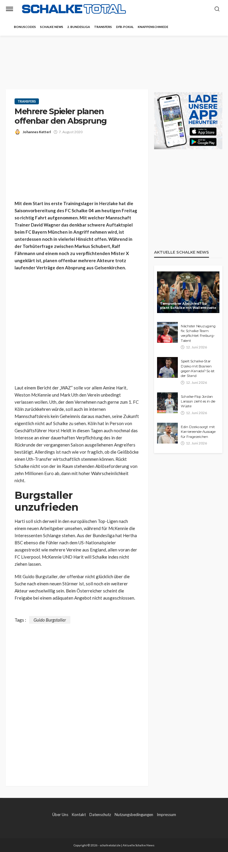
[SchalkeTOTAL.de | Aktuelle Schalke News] (74, 9)
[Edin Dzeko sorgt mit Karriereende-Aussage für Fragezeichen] (167, 433)
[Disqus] (77, 698)
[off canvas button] (9, 9)
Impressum (166, 814)
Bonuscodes (25, 27)
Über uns (60, 814)
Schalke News (51, 27)
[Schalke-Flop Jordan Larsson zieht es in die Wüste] (167, 402)
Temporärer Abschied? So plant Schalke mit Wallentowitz (188, 305)
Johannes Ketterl (37, 132)
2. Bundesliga (78, 27)
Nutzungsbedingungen (134, 814)
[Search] (217, 9)
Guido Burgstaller (50, 620)
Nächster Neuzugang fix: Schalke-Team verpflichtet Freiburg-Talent (198, 333)
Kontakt (79, 814)
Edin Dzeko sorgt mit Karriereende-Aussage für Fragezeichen (198, 432)
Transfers (103, 27)
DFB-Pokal (125, 27)
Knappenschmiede (153, 27)
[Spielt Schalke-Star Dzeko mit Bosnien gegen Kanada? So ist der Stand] (167, 367)
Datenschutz (100, 814)
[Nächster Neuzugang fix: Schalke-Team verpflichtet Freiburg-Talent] (167, 332)
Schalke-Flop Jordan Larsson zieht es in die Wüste (198, 401)
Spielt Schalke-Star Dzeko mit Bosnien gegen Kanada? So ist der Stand (198, 368)
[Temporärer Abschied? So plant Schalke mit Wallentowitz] (188, 292)
